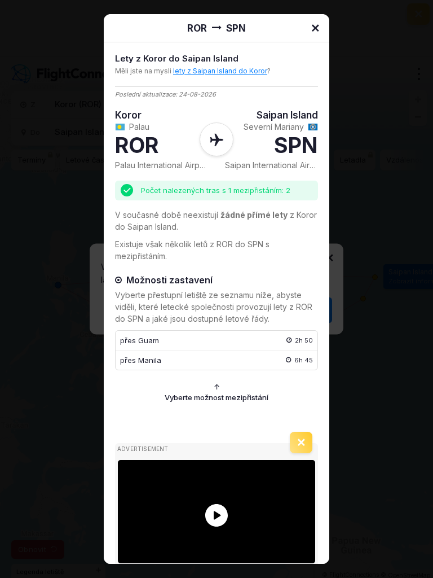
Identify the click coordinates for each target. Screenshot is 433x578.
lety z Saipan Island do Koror (220, 71)
